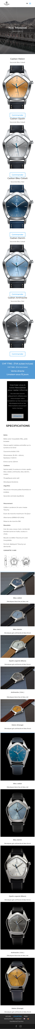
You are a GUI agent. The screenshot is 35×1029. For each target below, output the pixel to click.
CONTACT (18, 1019)
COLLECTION (17, 1016)
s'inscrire (18, 416)
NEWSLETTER (8, 1019)
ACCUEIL (8, 1016)
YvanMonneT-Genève (16, 1021)
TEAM (26, 1016)
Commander (17, 115)
